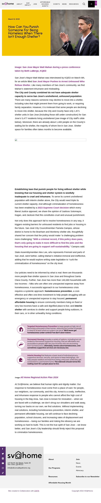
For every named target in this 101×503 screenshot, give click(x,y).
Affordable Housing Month (45, 4)
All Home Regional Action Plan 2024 (39, 377)
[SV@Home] (8, 4)
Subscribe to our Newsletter (87, 477)
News (64, 4)
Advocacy (80, 470)
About (19, 4)
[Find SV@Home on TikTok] (3, 473)
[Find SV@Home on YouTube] (3, 463)
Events (56, 4)
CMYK (36, 491)
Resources (74, 4)
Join (78, 459)
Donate (94, 3)
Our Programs (54, 468)
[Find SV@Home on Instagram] (3, 468)
